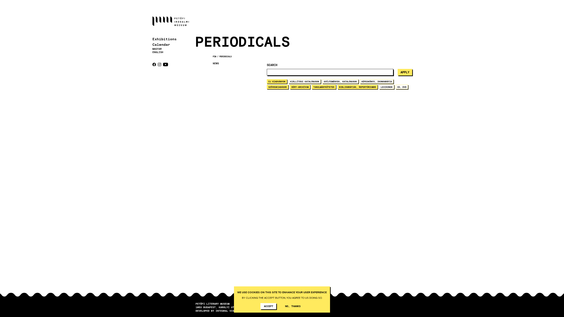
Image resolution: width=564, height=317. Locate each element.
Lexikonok (387, 87)
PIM (214, 56)
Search (272, 65)
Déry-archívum (300, 87)
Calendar (161, 44)
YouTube (165, 64)
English (157, 52)
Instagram (159, 64)
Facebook (154, 64)
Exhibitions (164, 39)
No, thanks (293, 306)
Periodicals (225, 56)
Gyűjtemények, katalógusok (340, 81)
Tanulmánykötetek (323, 87)
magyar (157, 48)
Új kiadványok (277, 81)
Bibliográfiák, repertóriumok (357, 87)
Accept (268, 306)
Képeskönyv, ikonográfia (377, 81)
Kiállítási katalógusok (304, 81)
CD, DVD (401, 87)
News (216, 63)
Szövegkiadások (277, 87)
